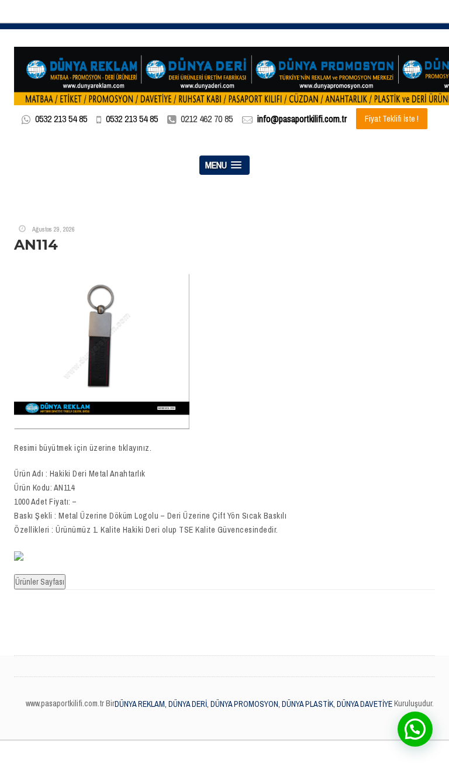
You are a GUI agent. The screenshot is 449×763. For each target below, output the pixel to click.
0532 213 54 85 (61, 118)
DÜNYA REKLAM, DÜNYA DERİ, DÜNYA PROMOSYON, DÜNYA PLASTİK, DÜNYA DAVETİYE (253, 704)
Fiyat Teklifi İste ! (392, 118)
